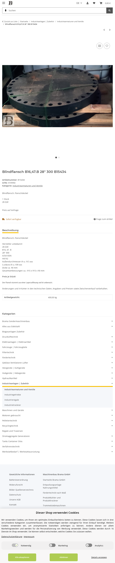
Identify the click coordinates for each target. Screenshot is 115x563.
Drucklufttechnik (10, 336)
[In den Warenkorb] (4, 38)
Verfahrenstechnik (10, 446)
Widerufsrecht (16, 484)
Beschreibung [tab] (10, 230)
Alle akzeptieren (22, 557)
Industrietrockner (12, 405)
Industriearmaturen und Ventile (28, 185)
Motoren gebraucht (11, 415)
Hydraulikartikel (9, 378)
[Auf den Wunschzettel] (107, 46)
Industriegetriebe (12, 394)
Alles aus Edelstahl (11, 326)
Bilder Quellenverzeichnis (21, 489)
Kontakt (12, 504)
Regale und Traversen (12, 431)
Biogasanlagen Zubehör (13, 331)
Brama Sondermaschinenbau (16, 321)
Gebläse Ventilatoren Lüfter (15, 362)
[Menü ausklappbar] (3, 2)
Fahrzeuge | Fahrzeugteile (14, 347)
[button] (87, 3)
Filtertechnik (8, 352)
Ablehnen (64, 557)
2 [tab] (59, 157)
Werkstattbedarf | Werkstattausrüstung (21, 451)
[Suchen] (109, 10)
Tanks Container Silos (12, 441)
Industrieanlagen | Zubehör (15, 383)
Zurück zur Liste (10, 21)
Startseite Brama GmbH (54, 480)
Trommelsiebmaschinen (54, 505)
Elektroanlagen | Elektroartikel (16, 342)
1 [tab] (56, 157)
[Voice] (5, 10)
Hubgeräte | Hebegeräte (13, 373)
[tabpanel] (57, 96)
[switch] (15, 545)
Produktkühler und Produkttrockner (52, 499)
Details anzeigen (99, 557)
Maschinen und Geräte (13, 410)
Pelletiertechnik (9, 420)
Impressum (29, 536)
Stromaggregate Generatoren (16, 436)
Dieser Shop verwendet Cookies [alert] (57, 513)
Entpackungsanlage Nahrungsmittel (52, 486)
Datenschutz (15, 494)
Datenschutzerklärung (11, 536)
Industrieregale (11, 399)
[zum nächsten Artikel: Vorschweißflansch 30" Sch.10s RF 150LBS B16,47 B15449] (110, 30)
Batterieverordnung (18, 480)
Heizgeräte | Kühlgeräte (13, 368)
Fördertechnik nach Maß (54, 492)
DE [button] (77, 3)
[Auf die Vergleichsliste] (99, 46)
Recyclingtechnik (10, 425)
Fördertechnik (8, 357)
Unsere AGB (14, 499)
